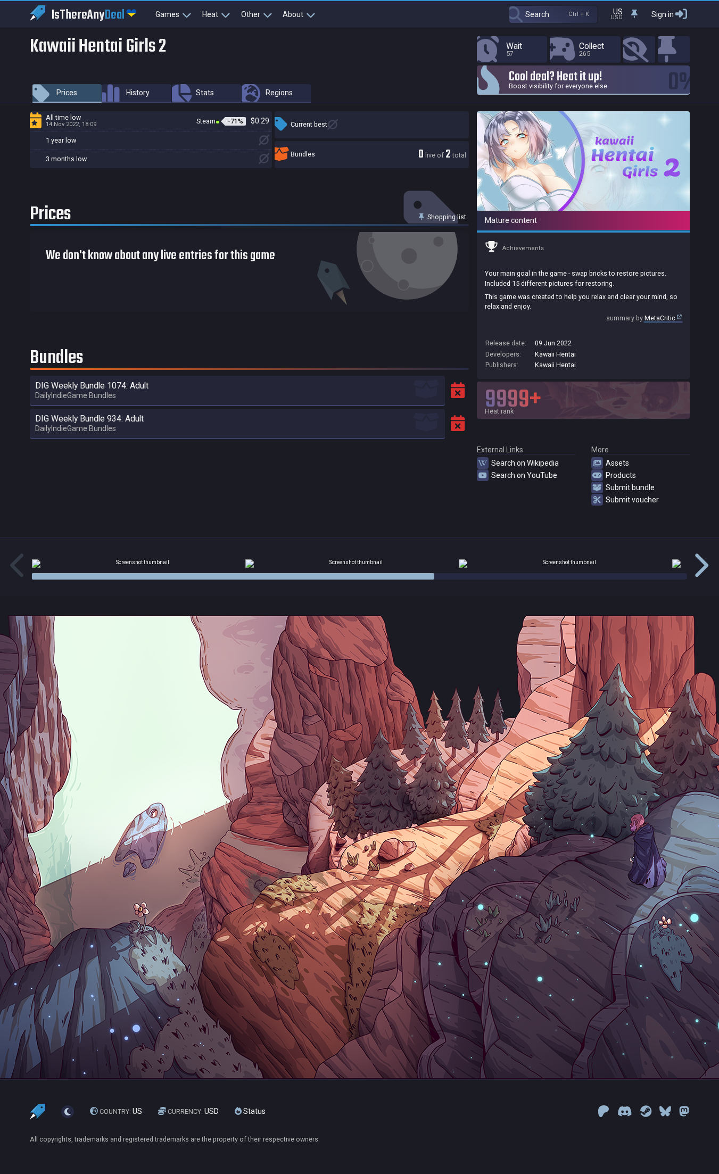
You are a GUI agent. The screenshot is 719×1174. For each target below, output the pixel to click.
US (121, 1111)
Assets (617, 463)
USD (193, 1111)
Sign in (662, 14)
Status (254, 1111)
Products (621, 475)
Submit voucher (632, 499)
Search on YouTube (524, 475)
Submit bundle (630, 487)
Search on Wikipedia (525, 463)
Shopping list (446, 217)
